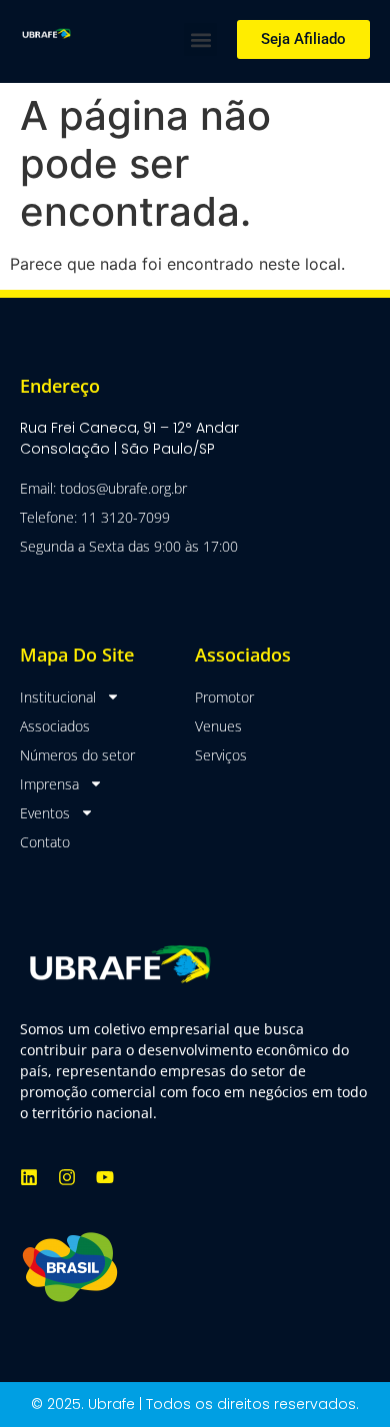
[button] (200, 39)
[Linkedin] (29, 1177)
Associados (55, 725)
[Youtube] (105, 1177)
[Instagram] (67, 1177)
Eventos (45, 812)
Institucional (58, 697)
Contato (45, 841)
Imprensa (49, 783)
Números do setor (77, 754)
